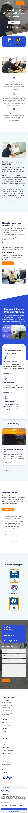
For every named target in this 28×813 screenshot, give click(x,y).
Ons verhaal (5, 761)
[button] (14, 332)
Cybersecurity (14, 113)
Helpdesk (4, 742)
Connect (4, 728)
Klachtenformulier (7, 753)
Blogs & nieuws (6, 764)
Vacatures (5, 767)
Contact (4, 772)
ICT (14, 81)
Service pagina (6, 745)
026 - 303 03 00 (9, 636)
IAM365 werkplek (6, 734)
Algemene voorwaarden (8, 750)
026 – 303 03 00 (6, 707)
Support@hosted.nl (11, 641)
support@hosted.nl (7, 705)
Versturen (6, 681)
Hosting (4, 731)
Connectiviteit (14, 97)
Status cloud (5, 747)
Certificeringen (6, 770)
